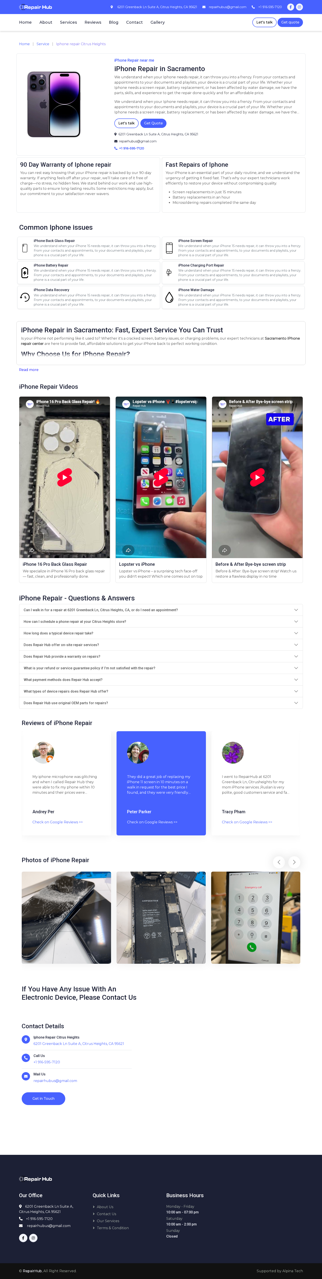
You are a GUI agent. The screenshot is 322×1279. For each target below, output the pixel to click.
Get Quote (153, 123)
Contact (134, 22)
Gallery (157, 22)
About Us (105, 1207)
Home (25, 22)
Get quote (290, 22)
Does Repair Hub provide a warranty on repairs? (62, 656)
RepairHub (32, 1271)
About (45, 22)
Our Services (108, 1221)
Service (43, 44)
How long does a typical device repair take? (58, 633)
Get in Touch (43, 1098)
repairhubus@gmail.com (49, 1226)
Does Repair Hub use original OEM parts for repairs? (66, 703)
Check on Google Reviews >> (57, 822)
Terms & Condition (113, 1228)
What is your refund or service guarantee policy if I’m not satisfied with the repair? (89, 668)
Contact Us (106, 1214)
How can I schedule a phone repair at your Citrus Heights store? (75, 622)
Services (68, 22)
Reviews (93, 22)
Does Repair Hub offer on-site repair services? (61, 645)
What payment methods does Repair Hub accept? (63, 680)
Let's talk (264, 22)
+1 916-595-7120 (39, 1219)
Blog (114, 22)
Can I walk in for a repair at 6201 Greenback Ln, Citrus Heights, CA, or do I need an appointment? (101, 610)
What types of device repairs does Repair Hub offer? (66, 691)
